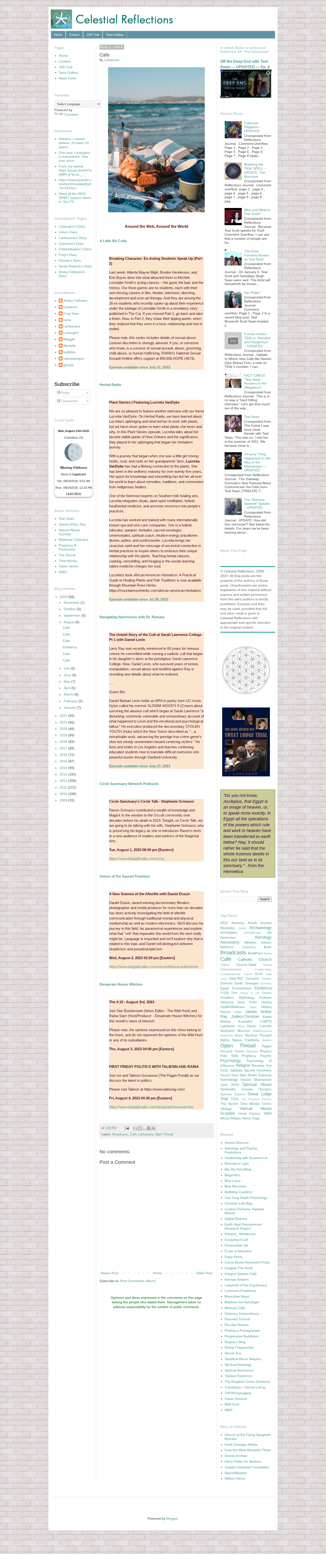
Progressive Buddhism (241, 1336)
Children (225, 964)
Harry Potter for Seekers (243, 1461)
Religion (243, 1065)
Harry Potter (247, 1002)
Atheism (250, 942)
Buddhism (255, 953)
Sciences (265, 1075)
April (67, 688)
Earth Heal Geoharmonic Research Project (243, 1226)
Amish (252, 923)
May (67, 681)
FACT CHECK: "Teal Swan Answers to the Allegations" (255, 381)
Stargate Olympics (256, 1089)
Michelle (69, 346)
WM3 (63, 572)
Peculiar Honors (237, 1325)
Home (58, 34)
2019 (64, 735)
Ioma (67, 320)
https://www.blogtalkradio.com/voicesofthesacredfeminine (153, 967)
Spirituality (228, 1089)
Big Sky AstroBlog (238, 1169)
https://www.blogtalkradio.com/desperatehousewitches (151, 1107)
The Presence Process (257, 1099)
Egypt (224, 988)
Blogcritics (232, 1175)
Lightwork (227, 1026)
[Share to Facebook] (149, 1128)
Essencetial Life (236, 1245)
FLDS (224, 993)
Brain (268, 947)
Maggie (69, 339)
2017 (64, 748)
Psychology (230, 1060)
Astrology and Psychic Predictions (241, 1150)
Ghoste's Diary (70, 260)
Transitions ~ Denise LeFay (245, 1387)
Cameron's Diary (71, 243)
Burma (268, 953)
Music (239, 1035)
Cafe (133, 1134)
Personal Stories (232, 1051)
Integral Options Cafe (241, 1274)
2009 (64, 800)
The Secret (67, 555)
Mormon (243, 1031)
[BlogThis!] (139, 1128)
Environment (241, 988)
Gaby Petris (233, 1257)
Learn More (73, 493)
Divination (252, 978)
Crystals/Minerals (230, 974)
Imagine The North (239, 1268)
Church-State (246, 965)
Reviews (258, 1065)
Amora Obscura (236, 1142)
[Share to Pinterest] (153, 1128)
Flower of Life (249, 993)
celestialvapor (73, 358)
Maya (241, 1026)
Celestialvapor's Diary (75, 249)
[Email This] (135, 1128)
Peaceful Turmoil (237, 1319)
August (69, 622)
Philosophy (252, 1051)
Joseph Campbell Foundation (247, 1467)
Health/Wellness (232, 1007)
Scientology (229, 1079)
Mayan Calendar (259, 1026)
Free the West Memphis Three (248, 1450)
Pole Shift (229, 1056)
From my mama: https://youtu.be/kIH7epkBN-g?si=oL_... (75, 170)
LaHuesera (145, 1134)
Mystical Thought (258, 1035)
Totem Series (69, 566)
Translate (71, 114)
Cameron (70, 307)
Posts (64, 393)
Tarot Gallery (115, 34)
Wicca (224, 1118)
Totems (266, 1104)
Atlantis (266, 942)
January (70, 707)
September (72, 615)
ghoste (68, 365)
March (69, 694)
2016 (64, 755)
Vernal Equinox (249, 1113)
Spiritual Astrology (238, 1365)
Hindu (253, 1007)
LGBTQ (266, 1021)
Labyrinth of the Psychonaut (246, 1285)
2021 (64, 722)
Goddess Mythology (237, 997)
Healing (266, 1002)
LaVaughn (71, 333)
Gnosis (267, 993)
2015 (64, 761)
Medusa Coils (235, 1308)
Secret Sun (233, 1353)
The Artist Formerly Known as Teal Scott (256, 255)
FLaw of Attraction (238, 1251)
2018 (64, 741)
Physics (266, 1051)
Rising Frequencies (239, 1347)
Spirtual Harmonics (239, 1370)
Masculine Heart (237, 1296)
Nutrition (267, 1040)
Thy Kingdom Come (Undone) (247, 1381)
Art (269, 932)
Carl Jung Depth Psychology (246, 1198)
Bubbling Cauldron (238, 1192)
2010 (64, 794)
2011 (64, 787)
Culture (248, 974)
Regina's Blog (235, 1342)
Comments (69, 401)
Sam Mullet (248, 1075)
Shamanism (263, 1079)
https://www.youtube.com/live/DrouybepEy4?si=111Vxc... (75, 184)
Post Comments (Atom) (138, 1281)
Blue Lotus (233, 1181)
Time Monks (68, 561)
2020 (64, 729)
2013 (64, 774)
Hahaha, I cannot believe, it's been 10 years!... (74, 143)
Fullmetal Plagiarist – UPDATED (252, 127)
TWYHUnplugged (238, 1393)
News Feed (67, 78)
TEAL (235, 1099)
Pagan (267, 1046)
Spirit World (229, 1084)
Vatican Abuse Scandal (69, 532)
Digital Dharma (236, 1219)
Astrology (263, 937)
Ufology (226, 1109)
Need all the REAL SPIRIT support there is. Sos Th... (75, 198)
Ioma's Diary (68, 232)
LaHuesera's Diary (73, 238)
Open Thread (164, 1134)
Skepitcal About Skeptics (243, 1359)
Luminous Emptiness (240, 1291)
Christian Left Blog (238, 1203)
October (70, 609)
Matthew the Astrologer (242, 1302)
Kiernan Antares (237, 1279)
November (72, 602)
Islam (238, 1012)
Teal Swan (66, 518)
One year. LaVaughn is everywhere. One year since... (74, 157)
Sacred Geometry (258, 1070)
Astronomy (230, 942)
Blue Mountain (235, 1186)
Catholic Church (255, 959)
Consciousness (231, 969)
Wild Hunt (232, 1404)
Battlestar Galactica (73, 539)
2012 (64, 781)
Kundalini (245, 1021)
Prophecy (249, 1056)
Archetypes (228, 932)
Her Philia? (252, 293)
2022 (64, 715)
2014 (64, 768)
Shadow (245, 1079)
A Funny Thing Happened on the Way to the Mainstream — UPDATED (257, 462)
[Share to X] (144, 1128)
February (71, 701)
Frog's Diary (68, 255)
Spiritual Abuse (257, 1084)
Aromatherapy (252, 932)
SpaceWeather (236, 1473)
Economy (266, 983)
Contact (74, 34)
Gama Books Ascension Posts (247, 1262)
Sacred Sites (229, 1075)
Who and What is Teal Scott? (257, 212)
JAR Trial (92, 34)
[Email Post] (126, 1128)
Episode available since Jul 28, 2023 (138, 599)
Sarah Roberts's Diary (75, 266)
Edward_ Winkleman (240, 1234)
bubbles (69, 352)
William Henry (240, 1118)
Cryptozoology (263, 969)
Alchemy (237, 923)
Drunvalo (226, 983)
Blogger (172, 1518)
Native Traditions (245, 1040)
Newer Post (109, 1273)
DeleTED (236, 978)
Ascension (228, 937)
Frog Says (71, 313)
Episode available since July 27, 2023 (139, 766)
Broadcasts (120, 1134)
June (68, 675)
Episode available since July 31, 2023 (139, 367)
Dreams (267, 978)
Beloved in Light (237, 1163)
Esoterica (70, 647)
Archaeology (260, 927)
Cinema (267, 964)
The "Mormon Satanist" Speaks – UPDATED (257, 504)
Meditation (227, 1031)
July (67, 668)
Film (234, 993)
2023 (64, 597)
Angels (242, 928)
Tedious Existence (238, 1376)
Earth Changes (246, 983)
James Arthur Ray (72, 524)
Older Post (204, 1273)
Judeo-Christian (245, 1016)
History (266, 1007)
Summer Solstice (232, 1094)
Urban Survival (236, 1399)
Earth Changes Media (241, 1444)
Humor (225, 1012)
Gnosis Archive (236, 1456)
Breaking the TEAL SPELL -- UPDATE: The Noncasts (255, 170)
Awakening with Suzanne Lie (246, 1158)
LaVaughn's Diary (72, 226)
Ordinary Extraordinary (242, 1313)
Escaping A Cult (236, 1240)
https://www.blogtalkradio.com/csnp (136, 859)
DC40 (259, 974)
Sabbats (236, 1070)
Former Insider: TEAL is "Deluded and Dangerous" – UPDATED (257, 340)
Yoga (256, 1118)
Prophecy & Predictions (67, 547)
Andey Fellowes (75, 300)
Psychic (266, 1056)
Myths (224, 1040)
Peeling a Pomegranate (242, 1330)
